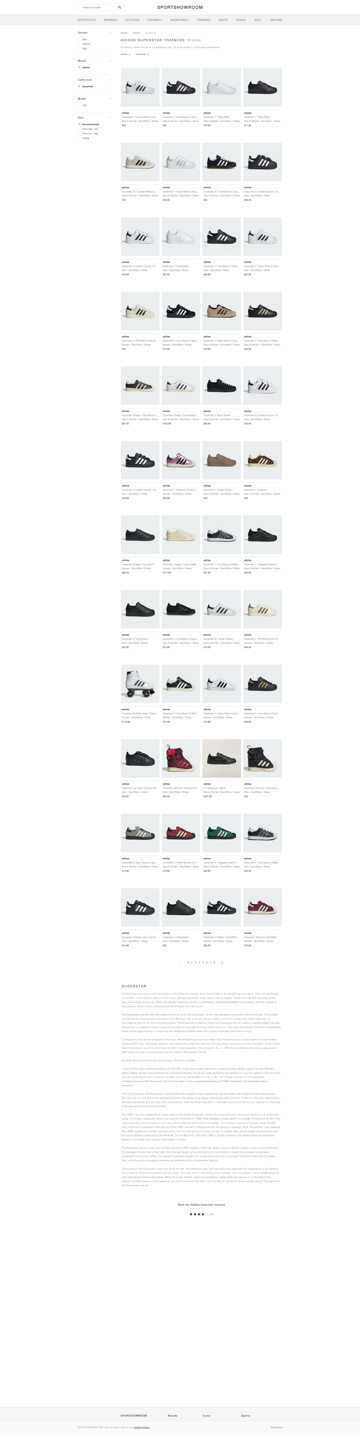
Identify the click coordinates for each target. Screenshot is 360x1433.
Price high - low (90, 128)
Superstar (87, 86)
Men (84, 39)
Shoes (124, 32)
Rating (85, 138)
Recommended (90, 124)
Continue (276, 1427)
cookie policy (142, 1427)
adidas (86, 67)
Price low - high (90, 133)
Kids (84, 48)
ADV (84, 105)
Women (86, 43)
